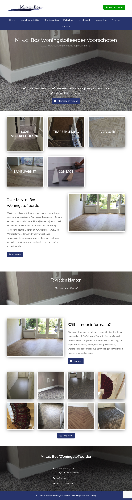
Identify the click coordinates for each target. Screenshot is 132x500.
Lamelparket (25, 171)
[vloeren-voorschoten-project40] (81, 385)
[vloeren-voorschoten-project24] (81, 416)
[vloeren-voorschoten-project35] (20, 416)
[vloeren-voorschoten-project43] (51, 416)
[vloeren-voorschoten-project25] (20, 385)
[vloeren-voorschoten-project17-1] (111, 416)
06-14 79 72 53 (116, 7)
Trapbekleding (66, 131)
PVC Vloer (106, 131)
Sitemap (75, 495)
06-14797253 (63, 478)
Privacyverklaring (88, 495)
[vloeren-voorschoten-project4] (111, 385)
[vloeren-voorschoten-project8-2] (51, 385)
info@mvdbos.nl (65, 483)
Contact (66, 171)
